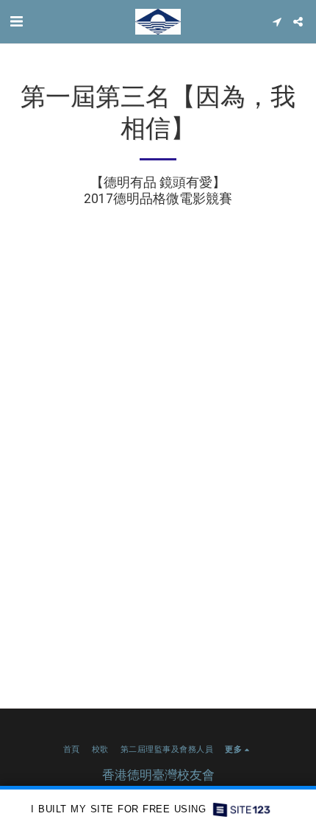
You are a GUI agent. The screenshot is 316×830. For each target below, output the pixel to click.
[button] (16, 21)
